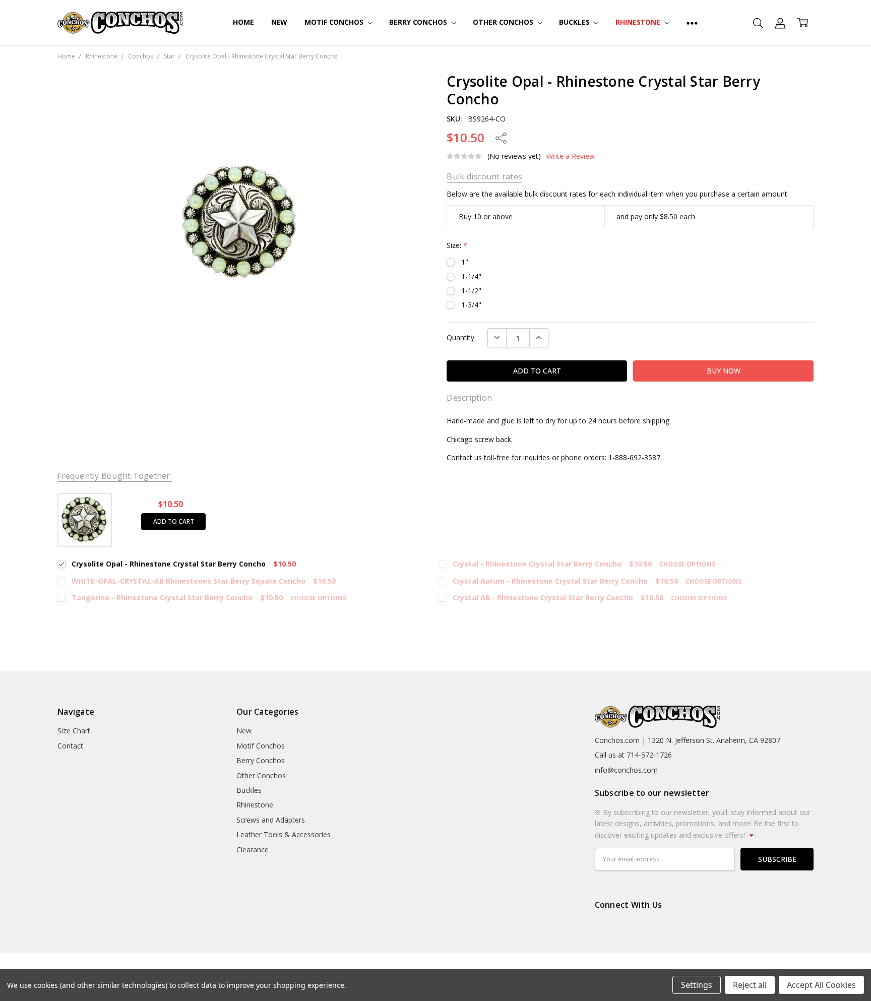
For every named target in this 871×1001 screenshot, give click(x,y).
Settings (696, 984)
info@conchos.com (626, 770)
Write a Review (570, 156)
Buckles (575, 22)
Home (243, 22)
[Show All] (692, 22)
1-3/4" (471, 304)
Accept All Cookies (821, 984)
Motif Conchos (334, 22)
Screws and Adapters (270, 820)
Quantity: (461, 337)
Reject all (750, 984)
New (279, 22)
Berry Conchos (419, 22)
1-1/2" (471, 290)
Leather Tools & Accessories (283, 834)
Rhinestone (638, 22)
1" (464, 262)
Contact (70, 745)
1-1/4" (471, 276)
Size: (457, 245)
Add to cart (173, 521)
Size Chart (73, 730)
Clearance (252, 849)
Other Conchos (504, 22)
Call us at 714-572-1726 (633, 755)
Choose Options (688, 564)
